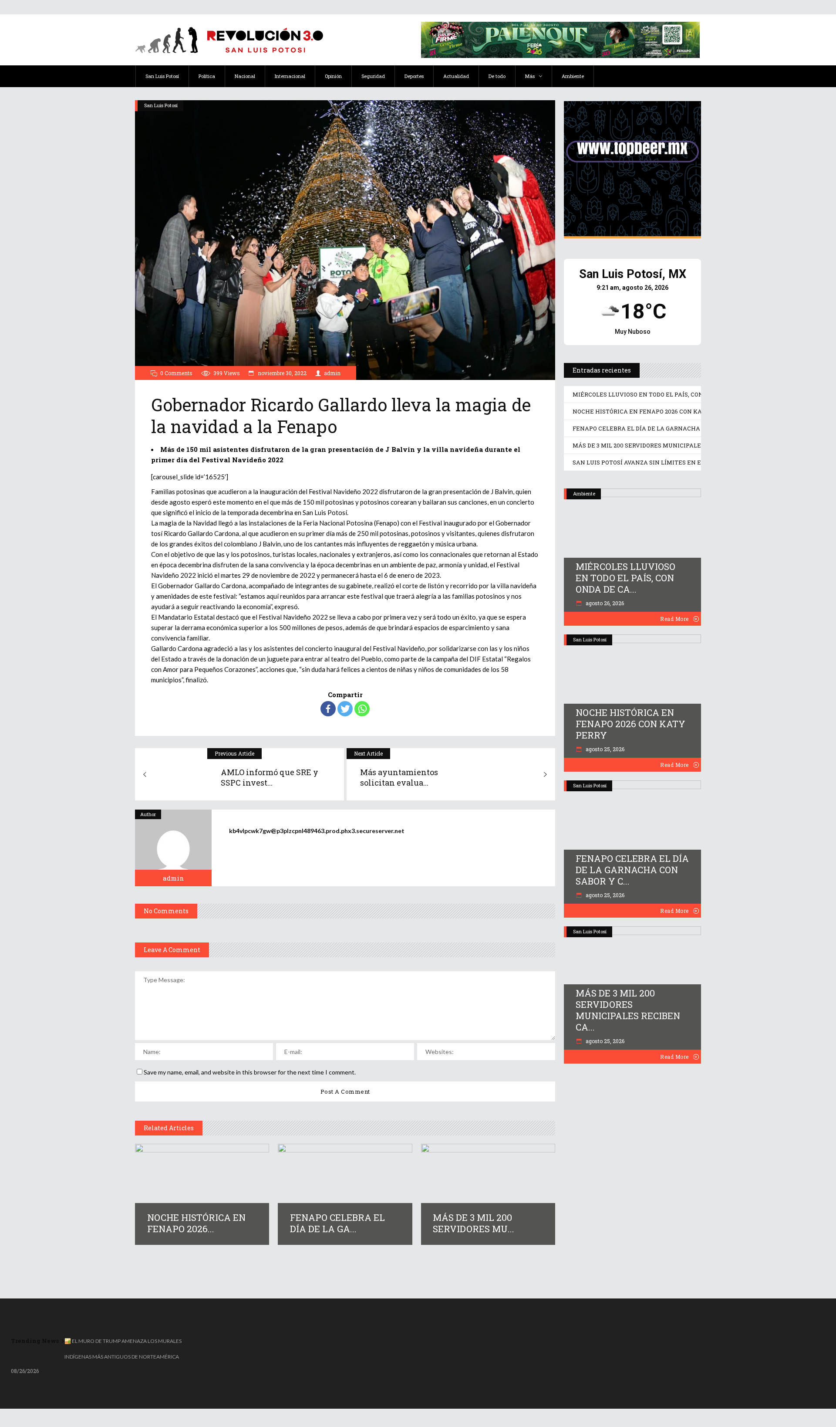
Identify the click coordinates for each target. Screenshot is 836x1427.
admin (332, 372)
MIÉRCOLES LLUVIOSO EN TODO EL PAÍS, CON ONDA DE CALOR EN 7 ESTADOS (683, 394)
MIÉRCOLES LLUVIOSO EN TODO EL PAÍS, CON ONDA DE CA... (625, 577)
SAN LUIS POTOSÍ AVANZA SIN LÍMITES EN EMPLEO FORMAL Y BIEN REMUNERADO (693, 462)
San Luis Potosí (161, 105)
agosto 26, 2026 (604, 603)
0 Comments (176, 372)
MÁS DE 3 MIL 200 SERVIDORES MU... (473, 1223)
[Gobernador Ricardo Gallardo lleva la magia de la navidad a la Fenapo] (173, 848)
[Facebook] (328, 708)
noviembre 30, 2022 (281, 372)
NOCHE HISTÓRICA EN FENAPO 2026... (196, 1223)
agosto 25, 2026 (604, 749)
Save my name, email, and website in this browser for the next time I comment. (250, 1072)
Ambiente (584, 493)
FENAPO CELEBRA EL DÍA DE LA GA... (337, 1223)
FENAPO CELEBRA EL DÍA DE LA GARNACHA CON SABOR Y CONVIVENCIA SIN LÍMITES (697, 428)
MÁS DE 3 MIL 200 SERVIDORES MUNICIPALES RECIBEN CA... (628, 1010)
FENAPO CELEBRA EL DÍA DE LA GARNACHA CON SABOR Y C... (632, 869)
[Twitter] (345, 708)
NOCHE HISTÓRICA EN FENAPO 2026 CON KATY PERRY (651, 411)
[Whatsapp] (362, 708)
